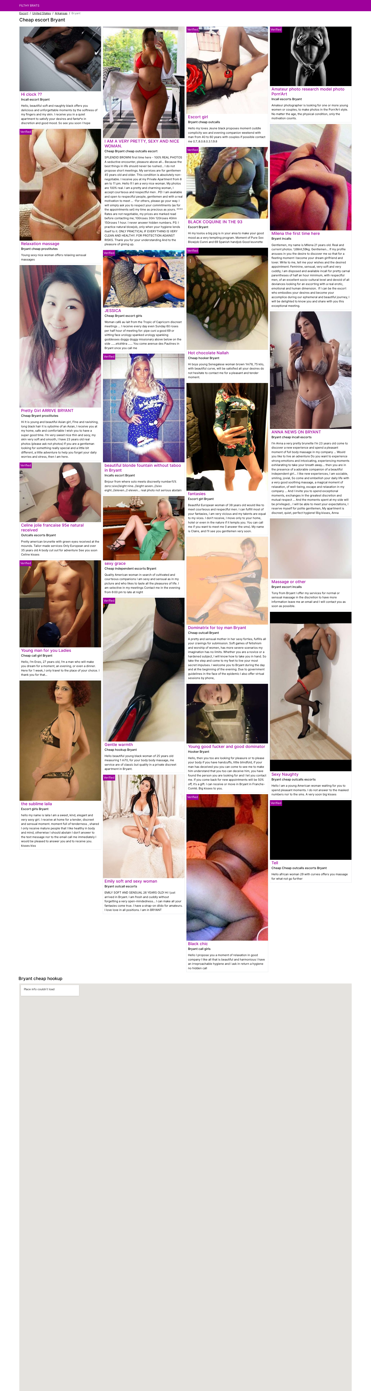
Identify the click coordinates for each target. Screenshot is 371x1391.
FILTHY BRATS (29, 5)
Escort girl (198, 116)
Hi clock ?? (31, 94)
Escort (23, 13)
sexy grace (115, 563)
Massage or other (288, 581)
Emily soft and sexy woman (131, 881)
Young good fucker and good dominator (226, 746)
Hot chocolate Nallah (208, 352)
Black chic (198, 943)
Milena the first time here (295, 233)
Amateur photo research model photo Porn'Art (308, 91)
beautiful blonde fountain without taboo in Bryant (143, 468)
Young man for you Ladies (46, 650)
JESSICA (113, 310)
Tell (274, 862)
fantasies (197, 493)
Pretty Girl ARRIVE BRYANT (47, 410)
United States (41, 13)
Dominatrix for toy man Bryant (217, 627)
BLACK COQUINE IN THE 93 (215, 221)
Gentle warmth (119, 744)
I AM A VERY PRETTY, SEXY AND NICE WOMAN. (142, 143)
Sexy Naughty (285, 774)
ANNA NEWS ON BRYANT (296, 432)
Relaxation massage (40, 243)
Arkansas (61, 13)
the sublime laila (36, 803)
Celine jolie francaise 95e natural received (52, 527)
